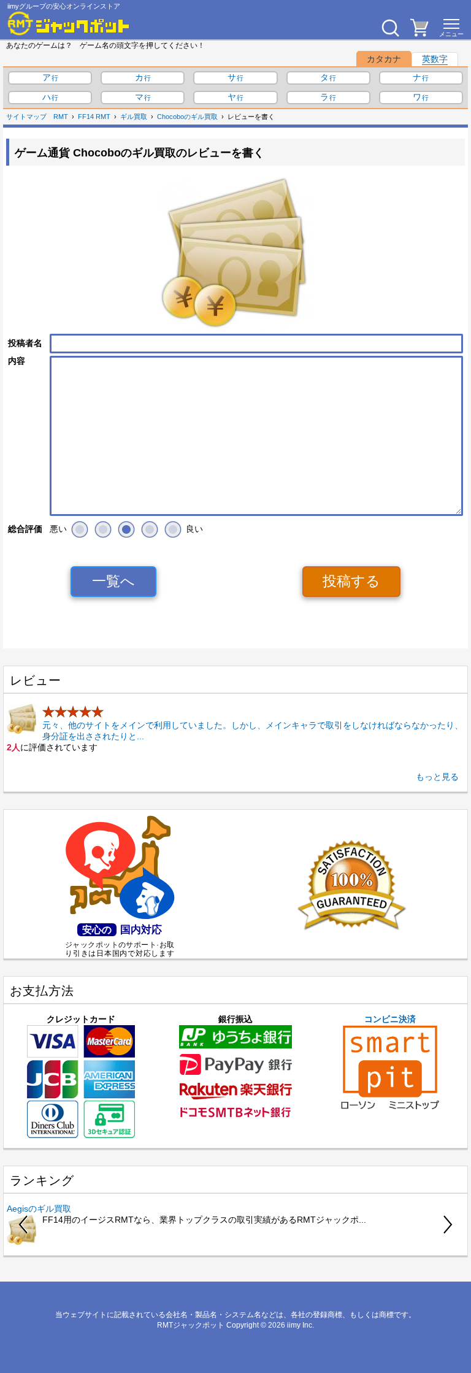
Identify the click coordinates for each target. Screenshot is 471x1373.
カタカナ (384, 59)
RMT (60, 116)
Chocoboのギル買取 (187, 116)
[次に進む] (447, 1224)
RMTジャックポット (190, 1325)
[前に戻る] (24, 1224)
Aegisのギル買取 (39, 1208)
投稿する (351, 581)
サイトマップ (26, 116)
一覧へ (113, 581)
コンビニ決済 (390, 1019)
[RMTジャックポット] (68, 23)
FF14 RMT (94, 116)
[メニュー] (451, 27)
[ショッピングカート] (419, 33)
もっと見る (437, 777)
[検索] (390, 27)
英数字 (435, 59)
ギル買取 (133, 116)
